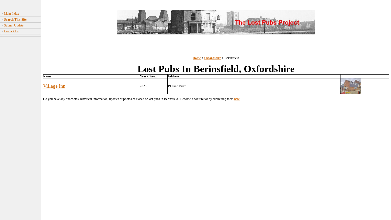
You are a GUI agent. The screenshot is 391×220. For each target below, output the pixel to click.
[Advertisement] (20, 102)
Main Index (11, 13)
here (237, 99)
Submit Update (13, 25)
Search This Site (15, 19)
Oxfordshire (212, 58)
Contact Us (11, 31)
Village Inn (54, 86)
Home (197, 58)
